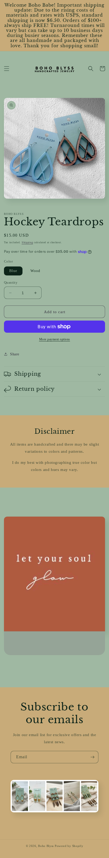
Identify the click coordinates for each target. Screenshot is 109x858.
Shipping (27, 242)
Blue (13, 271)
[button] (6, 68)
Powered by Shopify (69, 845)
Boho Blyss (46, 845)
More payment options (54, 339)
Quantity (10, 282)
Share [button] (14, 354)
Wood (35, 271)
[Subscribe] (92, 757)
